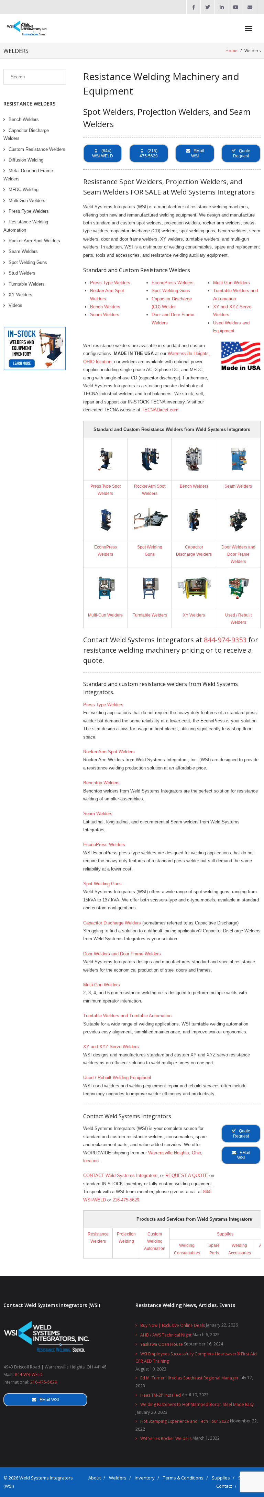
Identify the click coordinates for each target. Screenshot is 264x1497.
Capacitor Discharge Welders (112, 922)
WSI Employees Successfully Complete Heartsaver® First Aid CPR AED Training (196, 1357)
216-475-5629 (125, 1199)
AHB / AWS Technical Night (165, 1335)
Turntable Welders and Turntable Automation (127, 1015)
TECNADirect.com (160, 409)
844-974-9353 (225, 639)
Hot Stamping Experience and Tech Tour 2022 (184, 1421)
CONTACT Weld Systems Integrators (120, 1175)
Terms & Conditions (183, 1478)
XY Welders (194, 615)
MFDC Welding (23, 189)
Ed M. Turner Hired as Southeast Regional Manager (189, 1378)
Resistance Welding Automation (25, 225)
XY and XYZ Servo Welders (111, 1046)
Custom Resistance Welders (37, 149)
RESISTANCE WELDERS (29, 103)
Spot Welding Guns (171, 290)
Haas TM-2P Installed (160, 1395)
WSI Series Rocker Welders (165, 1438)
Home (232, 51)
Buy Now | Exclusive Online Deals (172, 1325)
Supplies (225, 1234)
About (94, 1478)
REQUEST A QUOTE (186, 1175)
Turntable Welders (150, 615)
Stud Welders (22, 273)
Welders (117, 1478)
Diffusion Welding (26, 160)
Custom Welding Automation (154, 1241)
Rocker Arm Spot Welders (109, 751)
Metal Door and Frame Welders (28, 174)
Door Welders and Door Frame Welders (238, 554)
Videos (15, 305)
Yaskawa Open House (161, 1344)
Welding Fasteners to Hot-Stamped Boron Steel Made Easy (197, 1404)
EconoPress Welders (173, 282)
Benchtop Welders (101, 782)
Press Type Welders (110, 282)
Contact (224, 1486)
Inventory (145, 1478)
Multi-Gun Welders (231, 282)
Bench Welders (105, 306)
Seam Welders (104, 314)
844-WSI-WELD (29, 1374)
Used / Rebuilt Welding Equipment (117, 1077)
